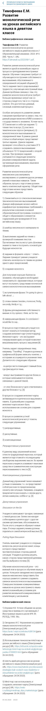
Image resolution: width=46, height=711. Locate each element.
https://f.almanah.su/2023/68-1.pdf (18, 59)
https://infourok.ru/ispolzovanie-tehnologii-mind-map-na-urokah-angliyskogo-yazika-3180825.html (23, 649)
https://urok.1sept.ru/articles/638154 (19, 631)
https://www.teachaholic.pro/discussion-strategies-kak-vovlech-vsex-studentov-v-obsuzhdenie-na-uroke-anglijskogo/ (23, 670)
